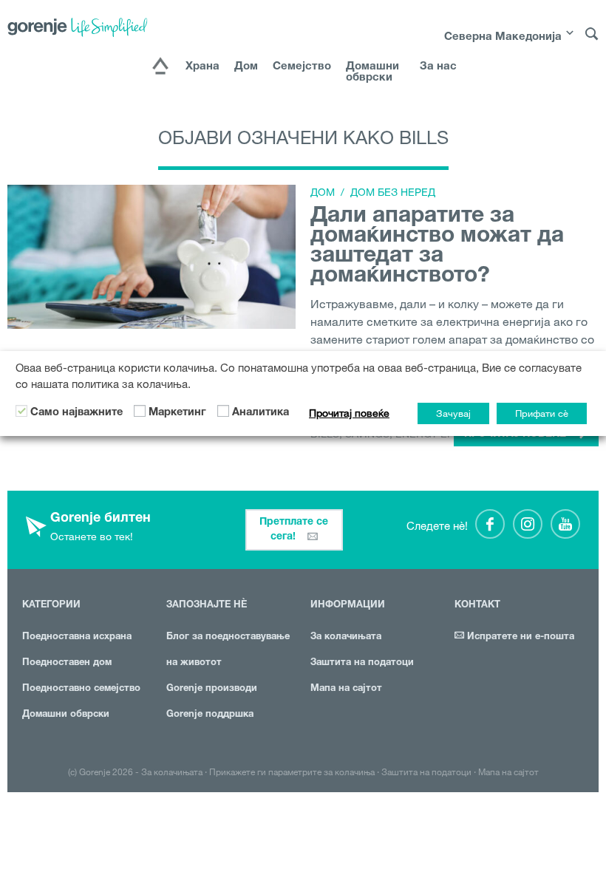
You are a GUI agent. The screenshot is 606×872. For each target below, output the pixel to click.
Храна (202, 66)
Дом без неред (392, 192)
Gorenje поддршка (209, 715)
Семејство (302, 66)
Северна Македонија (503, 37)
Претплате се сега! (293, 529)
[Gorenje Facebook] (490, 524)
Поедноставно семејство (81, 689)
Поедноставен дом (67, 663)
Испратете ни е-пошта (519, 637)
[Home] (160, 67)
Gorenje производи (211, 689)
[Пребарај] (592, 40)
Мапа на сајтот (346, 689)
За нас (438, 66)
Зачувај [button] (453, 413)
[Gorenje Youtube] (565, 524)
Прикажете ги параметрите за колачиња (292, 771)
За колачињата (345, 637)
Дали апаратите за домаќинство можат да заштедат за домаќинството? (437, 247)
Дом (246, 66)
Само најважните (76, 413)
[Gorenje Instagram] (527, 524)
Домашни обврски (372, 72)
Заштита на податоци (362, 663)
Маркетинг (177, 413)
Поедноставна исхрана (77, 637)
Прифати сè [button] (541, 413)
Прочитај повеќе (349, 413)
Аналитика (260, 413)
